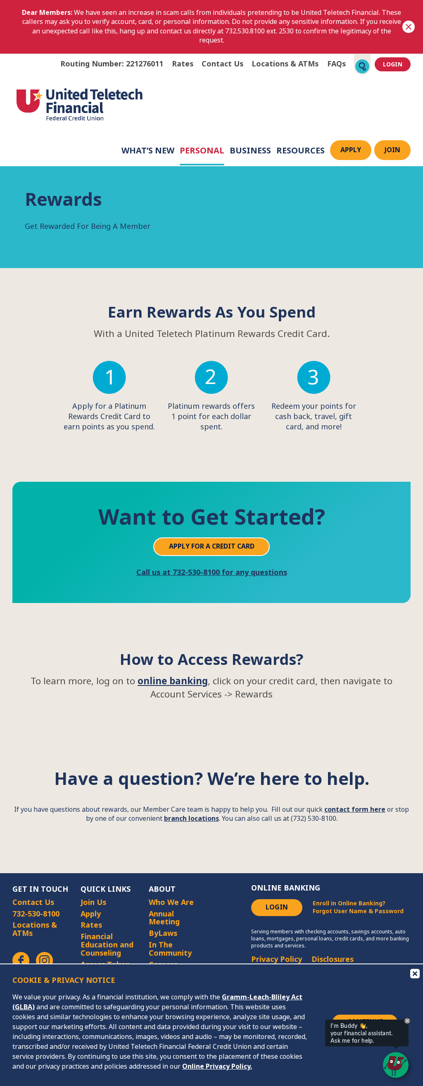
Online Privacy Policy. (217, 1066)
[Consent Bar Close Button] (414, 973)
